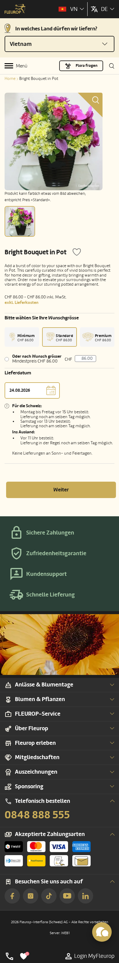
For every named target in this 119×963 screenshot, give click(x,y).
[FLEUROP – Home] (15, 9)
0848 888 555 (37, 815)
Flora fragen (86, 65)
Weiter (61, 490)
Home (10, 78)
